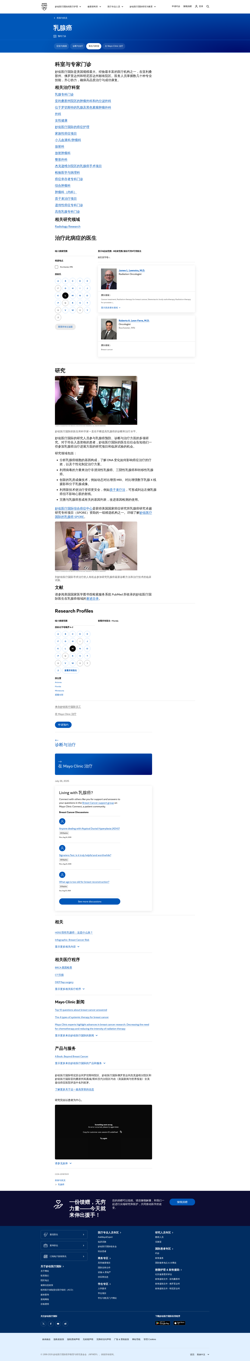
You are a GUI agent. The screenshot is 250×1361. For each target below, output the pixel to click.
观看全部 (59, 695)
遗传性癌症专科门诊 (69, 205)
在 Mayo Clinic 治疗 (114, 46)
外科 (58, 114)
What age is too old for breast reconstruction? (84, 881)
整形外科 (61, 159)
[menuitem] (61, 46)
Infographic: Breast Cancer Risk (72, 939)
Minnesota (59, 690)
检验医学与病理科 (67, 172)
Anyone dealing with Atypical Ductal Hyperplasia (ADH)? (89, 828)
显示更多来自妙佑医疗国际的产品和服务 (78, 1063)
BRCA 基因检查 (63, 967)
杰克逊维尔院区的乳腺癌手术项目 (78, 166)
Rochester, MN (66, 267)
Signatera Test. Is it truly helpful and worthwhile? (85, 855)
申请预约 (63, 724)
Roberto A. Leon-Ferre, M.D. (134, 320)
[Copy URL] (121, 1132)
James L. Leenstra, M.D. (132, 270)
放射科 (59, 146)
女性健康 (61, 120)
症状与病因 (62, 46)
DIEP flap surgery (64, 982)
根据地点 (59, 260)
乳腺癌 (62, 27)
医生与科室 (94, 46)
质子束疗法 (117, 490)
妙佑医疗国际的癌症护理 (72, 127)
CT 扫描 (59, 974)
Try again (103, 1138)
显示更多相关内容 (65, 946)
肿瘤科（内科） (66, 192)
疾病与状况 (62, 18)
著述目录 (92, 598)
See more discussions (89, 901)
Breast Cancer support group (98, 802)
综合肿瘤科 (63, 185)
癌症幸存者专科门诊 (69, 179)
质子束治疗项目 (66, 198)
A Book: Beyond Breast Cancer (71, 1056)
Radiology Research (67, 226)
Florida (58, 686)
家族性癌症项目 (66, 133)
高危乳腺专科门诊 (67, 211)
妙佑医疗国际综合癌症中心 (73, 508)
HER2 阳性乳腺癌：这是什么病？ (74, 932)
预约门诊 (62, 36)
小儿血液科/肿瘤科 (68, 140)
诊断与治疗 (78, 46)
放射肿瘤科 (63, 153)
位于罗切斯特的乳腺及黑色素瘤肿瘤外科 (83, 107)
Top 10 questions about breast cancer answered (81, 1009)
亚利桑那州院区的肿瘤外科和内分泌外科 (83, 101)
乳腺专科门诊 (64, 94)
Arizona (58, 682)
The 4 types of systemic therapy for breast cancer (82, 1017)
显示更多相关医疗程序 (68, 989)
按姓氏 (58, 274)
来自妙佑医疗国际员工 (68, 706)
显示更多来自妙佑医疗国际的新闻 (74, 1035)
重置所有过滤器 (65, 327)
